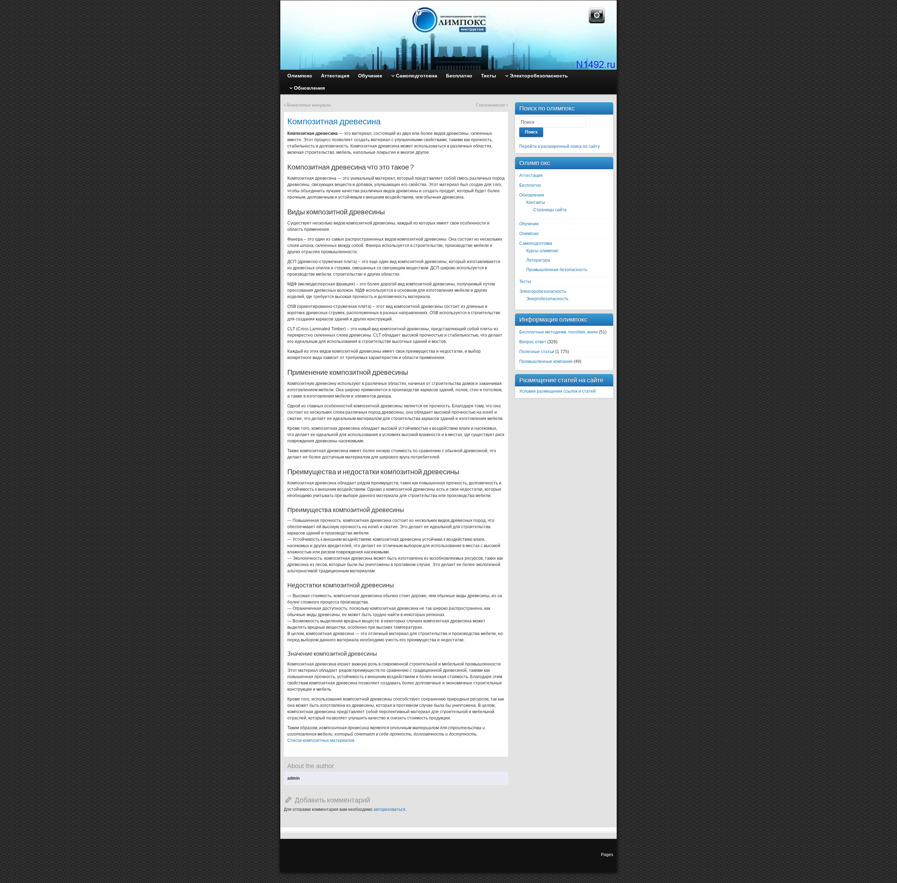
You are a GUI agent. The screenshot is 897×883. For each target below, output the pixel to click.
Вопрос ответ (532, 341)
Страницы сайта (550, 209)
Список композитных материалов (320, 740)
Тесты (525, 281)
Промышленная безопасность (556, 269)
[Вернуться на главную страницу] (448, 35)
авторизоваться (389, 809)
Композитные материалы (309, 105)
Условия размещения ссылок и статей (557, 391)
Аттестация (531, 175)
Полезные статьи (536, 351)
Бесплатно (530, 185)
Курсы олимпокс (542, 250)
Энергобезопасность (547, 298)
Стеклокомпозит (490, 105)
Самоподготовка (535, 243)
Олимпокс (529, 233)
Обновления (531, 195)
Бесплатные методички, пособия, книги (558, 332)
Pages (607, 854)
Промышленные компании (546, 361)
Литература (538, 260)
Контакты (535, 202)
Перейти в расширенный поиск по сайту (559, 146)
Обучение (529, 223)
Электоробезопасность (542, 291)
